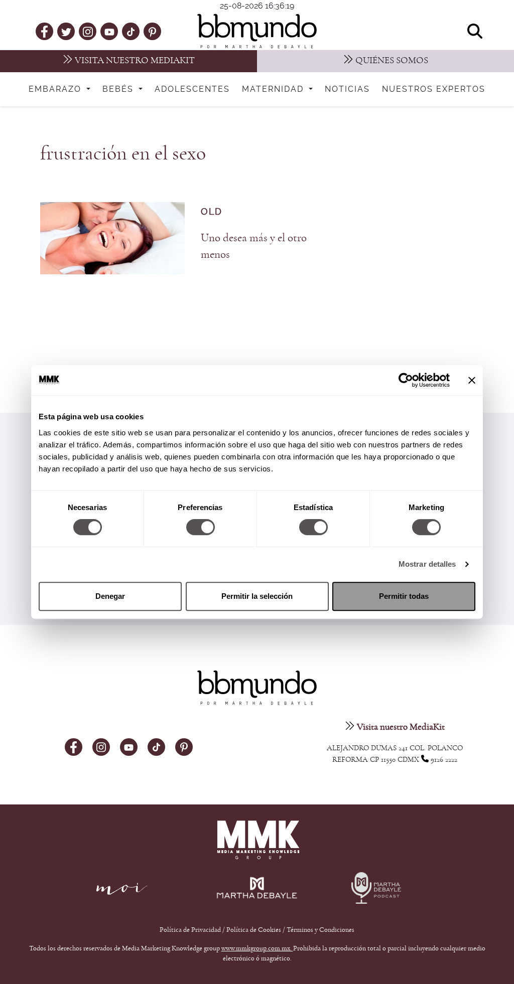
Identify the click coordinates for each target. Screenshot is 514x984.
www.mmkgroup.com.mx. (257, 948)
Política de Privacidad (191, 929)
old (211, 212)
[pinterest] (152, 31)
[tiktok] (131, 31)
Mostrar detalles (427, 564)
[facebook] (44, 31)
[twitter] (66, 31)
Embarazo (56, 89)
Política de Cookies (253, 929)
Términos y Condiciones (320, 929)
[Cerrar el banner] (471, 380)
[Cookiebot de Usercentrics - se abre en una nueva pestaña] (406, 380)
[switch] (200, 527)
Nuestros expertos (433, 89)
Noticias (347, 89)
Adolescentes (192, 89)
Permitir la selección (257, 596)
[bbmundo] (257, 31)
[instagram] (88, 31)
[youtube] (109, 31)
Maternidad (274, 89)
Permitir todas (404, 596)
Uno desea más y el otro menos (254, 246)
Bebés (119, 89)
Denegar (110, 596)
